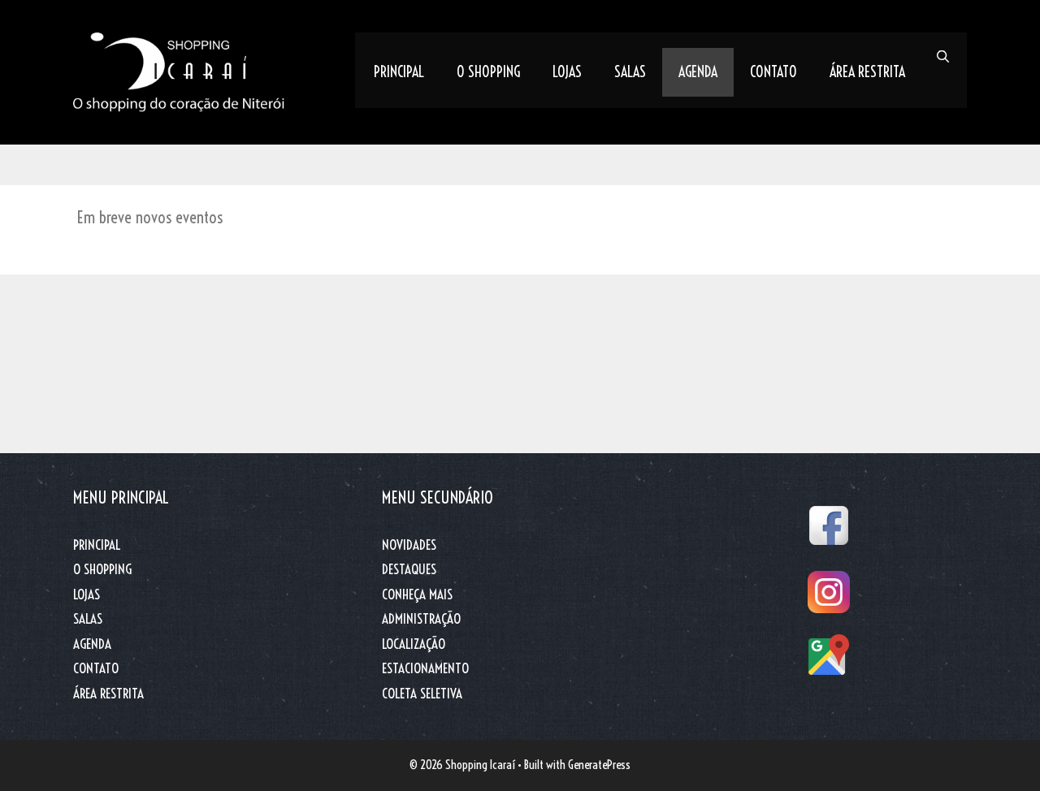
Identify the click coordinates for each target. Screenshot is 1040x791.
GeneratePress (599, 764)
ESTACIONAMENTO (425, 667)
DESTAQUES (409, 568)
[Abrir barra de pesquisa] (943, 56)
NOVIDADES (409, 544)
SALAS (630, 72)
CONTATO (773, 72)
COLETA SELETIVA (422, 693)
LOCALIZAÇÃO (413, 643)
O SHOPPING (488, 72)
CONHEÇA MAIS (417, 594)
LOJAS (567, 72)
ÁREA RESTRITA (867, 72)
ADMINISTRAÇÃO (421, 618)
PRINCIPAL (399, 72)
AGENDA (697, 72)
